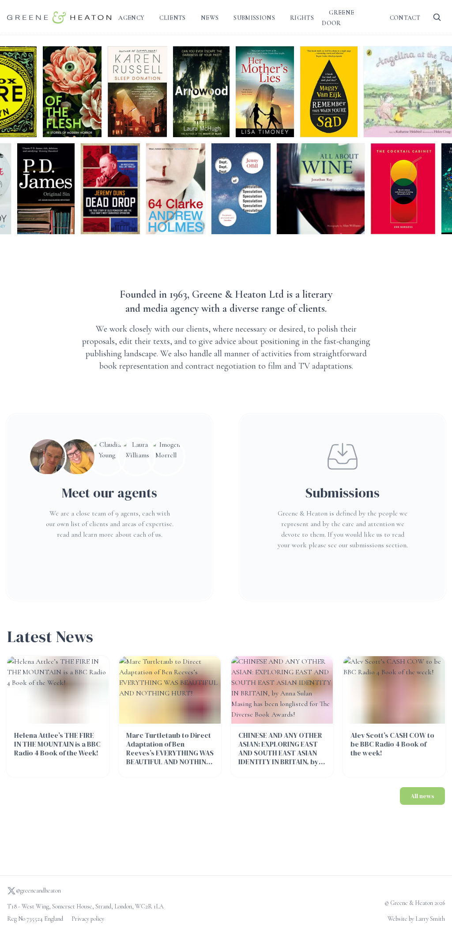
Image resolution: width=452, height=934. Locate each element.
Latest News (50, 636)
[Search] (437, 17)
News (209, 18)
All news (422, 796)
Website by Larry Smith (416, 919)
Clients (172, 18)
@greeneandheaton (38, 890)
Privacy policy (88, 919)
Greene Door (338, 18)
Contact (405, 18)
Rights (302, 18)
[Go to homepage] (59, 17)
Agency (131, 18)
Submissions (254, 18)
